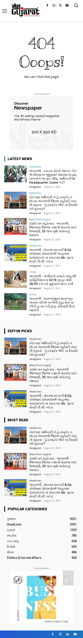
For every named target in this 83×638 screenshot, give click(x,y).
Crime (32, 272)
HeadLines (35, 166)
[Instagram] (54, 5)
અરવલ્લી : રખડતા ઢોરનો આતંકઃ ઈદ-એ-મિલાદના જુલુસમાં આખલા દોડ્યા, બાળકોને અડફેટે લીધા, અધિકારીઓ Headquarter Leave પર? (53, 176)
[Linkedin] (67, 634)
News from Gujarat (40, 219)
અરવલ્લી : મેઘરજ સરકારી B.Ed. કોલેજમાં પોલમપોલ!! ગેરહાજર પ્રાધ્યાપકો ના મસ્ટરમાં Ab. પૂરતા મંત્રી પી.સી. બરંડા (51, 255)
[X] (60, 5)
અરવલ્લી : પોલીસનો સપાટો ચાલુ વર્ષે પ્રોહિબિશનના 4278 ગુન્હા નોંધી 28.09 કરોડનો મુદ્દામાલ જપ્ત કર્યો (52, 280)
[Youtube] (67, 5)
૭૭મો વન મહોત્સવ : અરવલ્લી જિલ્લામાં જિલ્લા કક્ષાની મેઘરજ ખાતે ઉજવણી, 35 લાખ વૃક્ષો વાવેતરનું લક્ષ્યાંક (52, 229)
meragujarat (35, 186)
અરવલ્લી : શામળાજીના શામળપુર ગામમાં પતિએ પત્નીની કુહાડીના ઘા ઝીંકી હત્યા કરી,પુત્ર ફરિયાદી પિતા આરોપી (52, 304)
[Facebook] (47, 5)
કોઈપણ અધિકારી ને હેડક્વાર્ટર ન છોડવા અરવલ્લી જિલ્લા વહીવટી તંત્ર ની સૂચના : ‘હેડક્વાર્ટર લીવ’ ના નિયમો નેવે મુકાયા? (53, 203)
